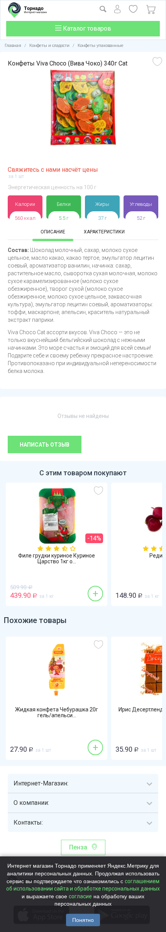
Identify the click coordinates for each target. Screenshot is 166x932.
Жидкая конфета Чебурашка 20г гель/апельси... (56, 712)
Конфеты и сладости (49, 45)
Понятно (83, 920)
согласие (80, 896)
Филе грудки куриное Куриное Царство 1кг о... (56, 558)
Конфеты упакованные (101, 45)
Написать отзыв (44, 445)
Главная (13, 45)
